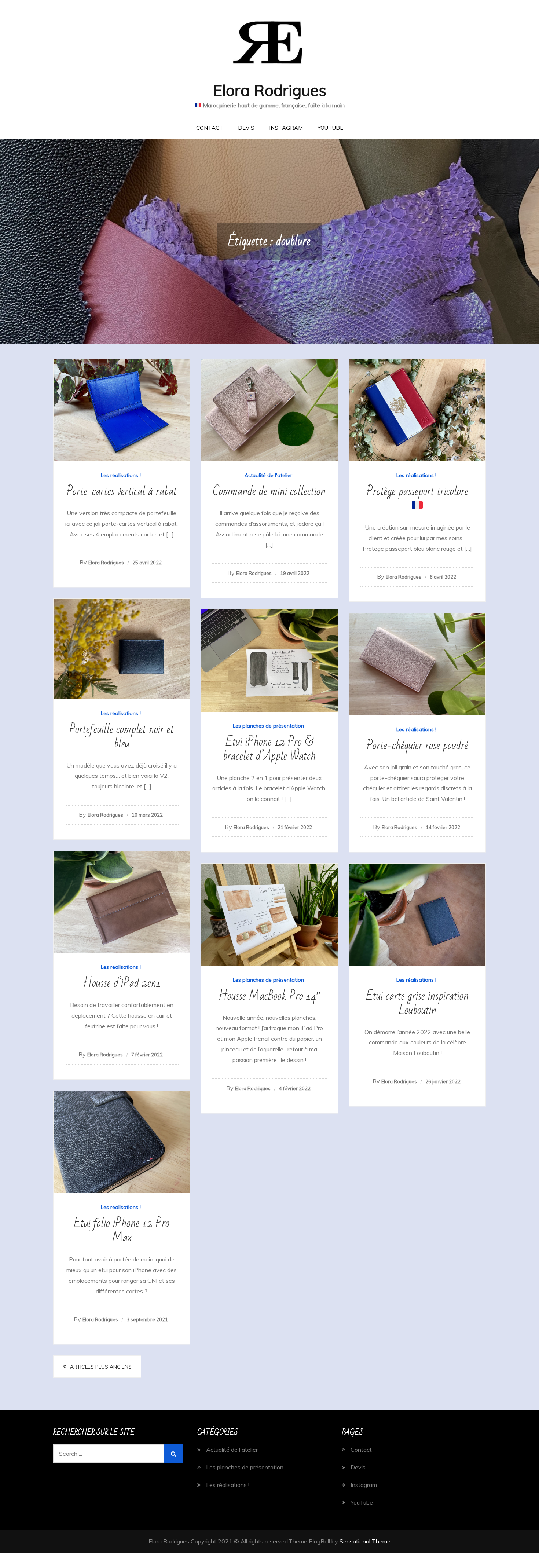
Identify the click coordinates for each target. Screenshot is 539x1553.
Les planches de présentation (268, 725)
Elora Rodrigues (269, 90)
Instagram (286, 127)
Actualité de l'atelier (268, 475)
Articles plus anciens (101, 1366)
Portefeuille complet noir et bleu (121, 736)
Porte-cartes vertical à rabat (122, 491)
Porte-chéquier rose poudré (417, 745)
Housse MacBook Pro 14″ (269, 996)
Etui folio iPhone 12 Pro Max (121, 1230)
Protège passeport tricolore (417, 491)
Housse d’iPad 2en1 (122, 983)
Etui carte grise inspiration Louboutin (417, 1003)
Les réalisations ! (121, 475)
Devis (246, 127)
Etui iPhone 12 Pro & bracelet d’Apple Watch (269, 749)
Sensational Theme (365, 1541)
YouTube (330, 127)
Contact (209, 127)
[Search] (173, 1453)
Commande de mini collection (269, 491)
